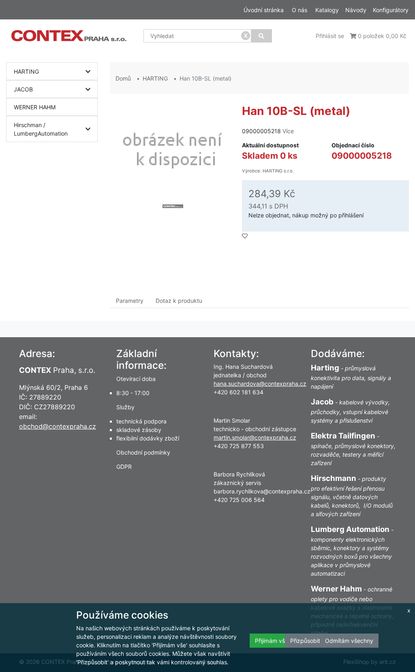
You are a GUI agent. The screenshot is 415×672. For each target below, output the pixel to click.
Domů (123, 78)
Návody (355, 9)
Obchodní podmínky (143, 452)
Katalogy (327, 9)
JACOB (23, 89)
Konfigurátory (391, 9)
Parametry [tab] (129, 300)
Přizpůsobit (305, 640)
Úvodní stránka (264, 9)
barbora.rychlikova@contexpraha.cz (262, 491)
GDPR (124, 466)
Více (288, 131)
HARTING (26, 71)
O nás (299, 9)
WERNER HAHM (35, 107)
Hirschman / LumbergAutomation (41, 129)
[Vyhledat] (261, 36)
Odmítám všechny (349, 640)
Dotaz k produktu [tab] (179, 300)
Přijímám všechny (278, 640)
